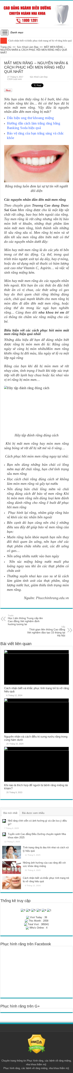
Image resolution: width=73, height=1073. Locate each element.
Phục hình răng (35, 1060)
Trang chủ (5, 47)
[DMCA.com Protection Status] (36, 1043)
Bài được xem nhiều (33, 813)
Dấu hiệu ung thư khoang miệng (30, 118)
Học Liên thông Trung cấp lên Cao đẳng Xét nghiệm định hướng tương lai (25, 620)
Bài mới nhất (10, 813)
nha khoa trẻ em (51, 312)
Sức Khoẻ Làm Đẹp (27, 47)
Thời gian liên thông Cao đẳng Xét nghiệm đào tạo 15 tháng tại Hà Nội (46, 631)
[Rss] (36, 1056)
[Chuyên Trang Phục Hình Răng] (36, 14)
